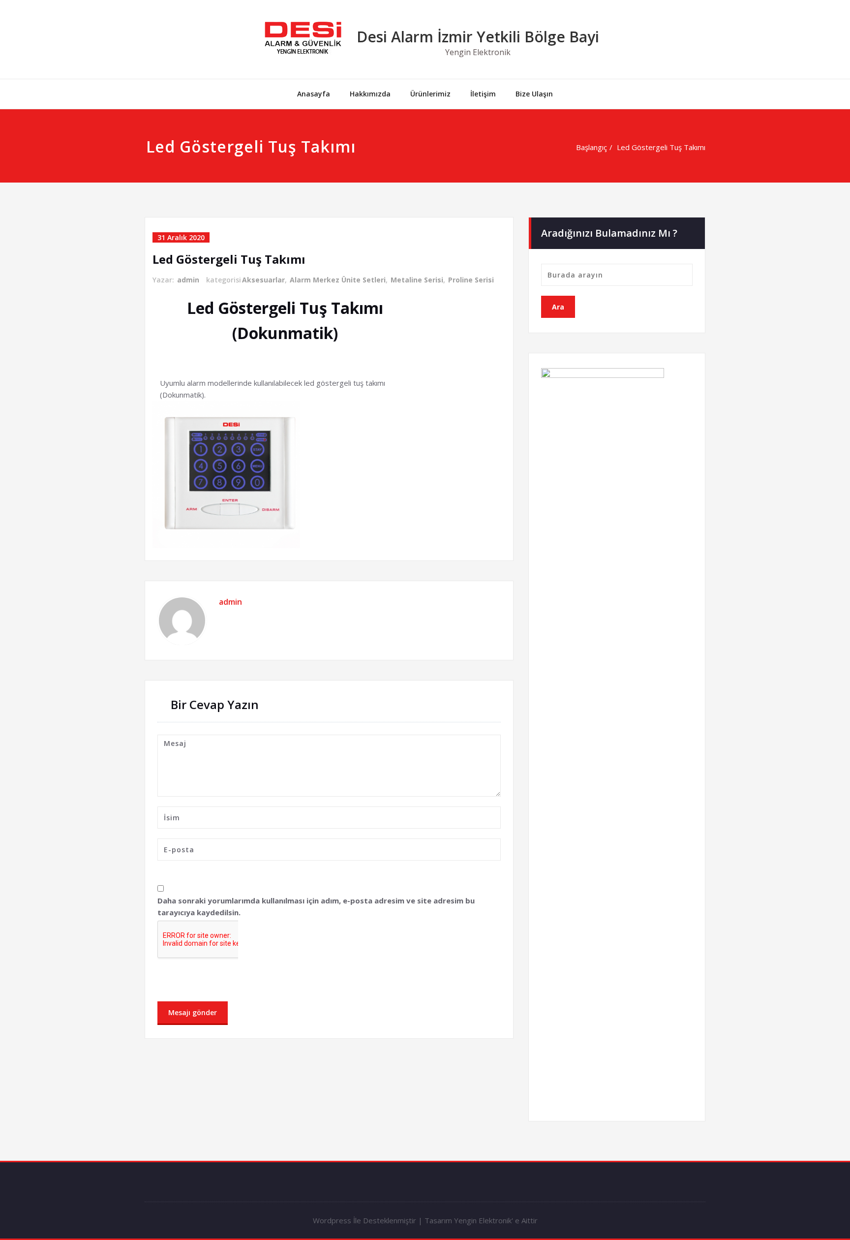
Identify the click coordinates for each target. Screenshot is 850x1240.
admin (188, 279)
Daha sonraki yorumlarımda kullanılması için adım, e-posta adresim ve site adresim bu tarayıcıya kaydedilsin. (316, 906)
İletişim (483, 93)
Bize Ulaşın (534, 93)
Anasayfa (313, 93)
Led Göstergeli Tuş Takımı (661, 147)
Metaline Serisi (417, 279)
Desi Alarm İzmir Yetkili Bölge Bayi (478, 37)
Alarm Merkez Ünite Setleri (338, 279)
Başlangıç (591, 147)
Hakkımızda (370, 93)
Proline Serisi (471, 279)
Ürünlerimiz (430, 93)
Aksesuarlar (263, 279)
